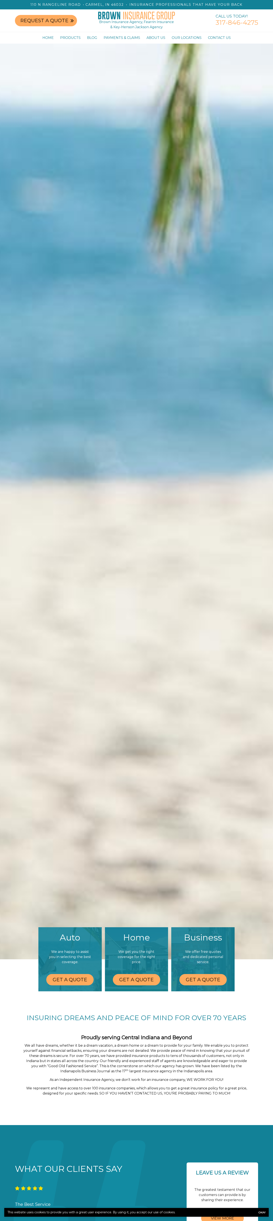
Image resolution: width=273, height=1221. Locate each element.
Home (48, 38)
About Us (156, 38)
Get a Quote (70, 980)
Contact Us (219, 38)
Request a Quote (44, 21)
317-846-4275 (237, 22)
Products (70, 38)
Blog (92, 38)
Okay (262, 1212)
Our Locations (187, 38)
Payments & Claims (122, 38)
